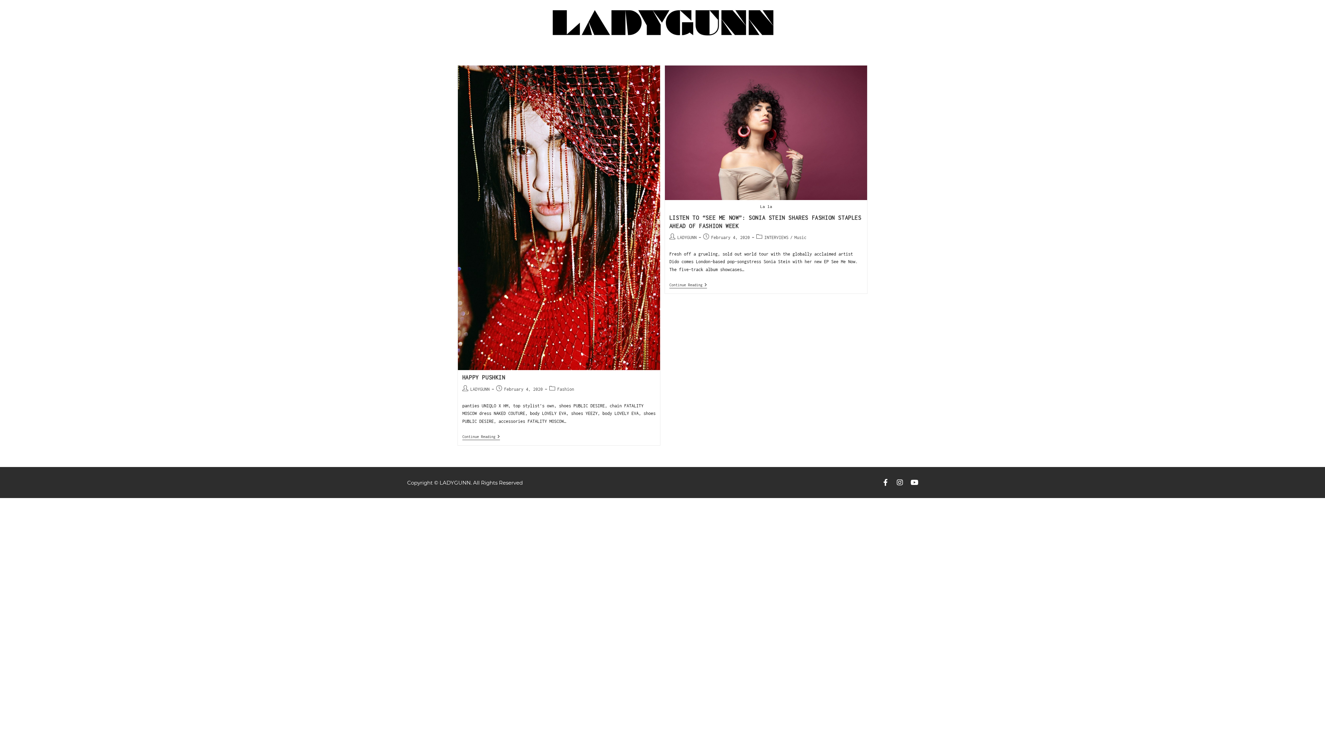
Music (800, 237)
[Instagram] (899, 482)
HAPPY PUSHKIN (484, 377)
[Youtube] (914, 482)
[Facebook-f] (885, 482)
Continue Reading (481, 436)
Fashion (565, 389)
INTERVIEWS (776, 237)
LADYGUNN (480, 389)
